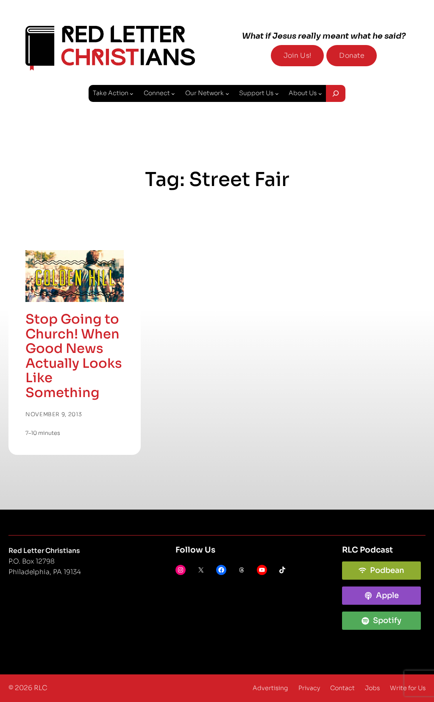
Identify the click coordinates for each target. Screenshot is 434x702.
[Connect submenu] (173, 94)
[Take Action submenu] (132, 94)
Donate (351, 55)
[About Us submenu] (320, 94)
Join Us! (297, 55)
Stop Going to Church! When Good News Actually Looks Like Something (73, 356)
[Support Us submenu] (277, 94)
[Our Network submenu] (227, 94)
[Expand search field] (335, 93)
